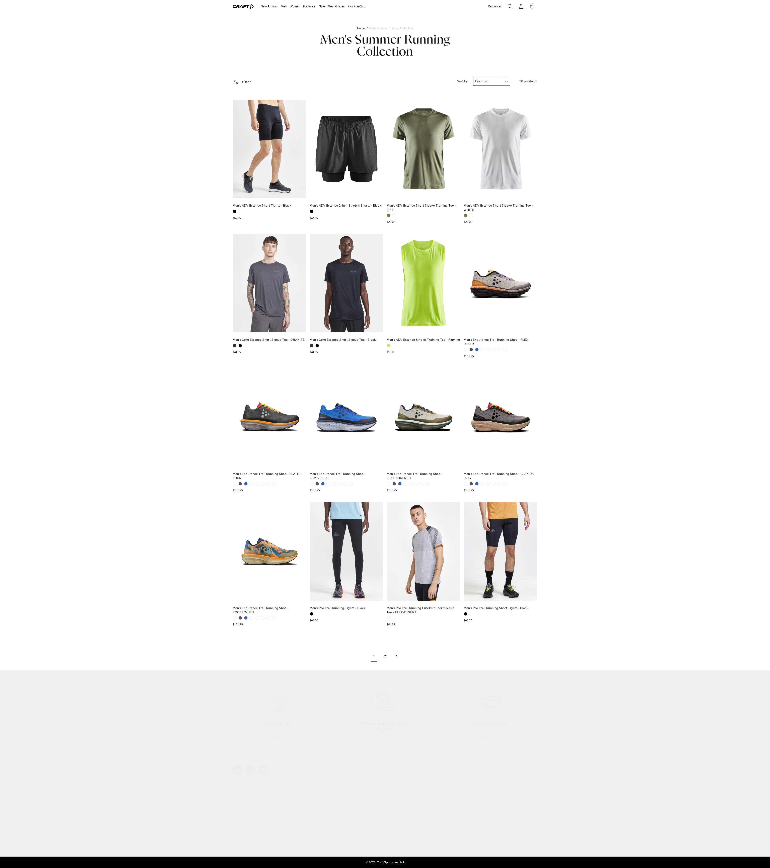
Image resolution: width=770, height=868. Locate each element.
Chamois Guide (346, 799)
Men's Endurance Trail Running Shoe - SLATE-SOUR (267, 476)
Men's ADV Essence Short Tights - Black (262, 205)
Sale (322, 6)
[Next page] (396, 656)
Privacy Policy (345, 812)
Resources (495, 6)
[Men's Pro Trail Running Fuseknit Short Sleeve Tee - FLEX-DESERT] (389, 618)
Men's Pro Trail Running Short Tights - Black (496, 608)
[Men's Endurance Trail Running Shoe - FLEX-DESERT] (466, 350)
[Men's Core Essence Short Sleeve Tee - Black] (240, 346)
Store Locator (345, 787)
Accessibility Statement (248, 838)
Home (361, 28)
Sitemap (238, 832)
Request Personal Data (351, 832)
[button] (269, 6)
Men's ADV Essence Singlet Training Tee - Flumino (423, 340)
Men (284, 6)
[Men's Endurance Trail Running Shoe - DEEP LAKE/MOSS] (499, 350)
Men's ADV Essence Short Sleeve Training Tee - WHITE (498, 208)
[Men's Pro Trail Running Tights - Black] (312, 614)
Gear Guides (336, 6)
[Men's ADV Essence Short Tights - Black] (235, 211)
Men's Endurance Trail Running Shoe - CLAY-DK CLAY (499, 476)
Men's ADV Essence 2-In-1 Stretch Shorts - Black (345, 205)
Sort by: (463, 81)
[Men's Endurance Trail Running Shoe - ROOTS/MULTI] (494, 350)
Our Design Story (244, 793)
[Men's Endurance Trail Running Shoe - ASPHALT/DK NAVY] (505, 350)
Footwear (309, 6)
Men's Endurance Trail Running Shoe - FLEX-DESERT (497, 342)
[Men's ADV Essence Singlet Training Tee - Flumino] (389, 346)
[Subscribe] (530, 812)
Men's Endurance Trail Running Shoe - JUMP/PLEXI (338, 476)
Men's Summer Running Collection (391, 28)
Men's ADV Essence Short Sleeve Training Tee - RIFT (421, 208)
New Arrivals (269, 6)
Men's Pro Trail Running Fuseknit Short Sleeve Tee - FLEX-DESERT (420, 610)
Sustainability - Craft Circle (250, 806)
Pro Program (241, 819)
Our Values (240, 787)
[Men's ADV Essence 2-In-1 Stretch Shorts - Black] (312, 211)
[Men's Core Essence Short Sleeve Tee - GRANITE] (235, 346)
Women (295, 6)
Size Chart (343, 806)
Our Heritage (241, 799)
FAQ (339, 825)
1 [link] (373, 656)
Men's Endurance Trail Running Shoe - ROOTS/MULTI (261, 610)
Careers (238, 825)
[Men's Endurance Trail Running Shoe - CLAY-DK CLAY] (488, 350)
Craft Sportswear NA (390, 862)
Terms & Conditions (348, 819)
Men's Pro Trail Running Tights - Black (338, 608)
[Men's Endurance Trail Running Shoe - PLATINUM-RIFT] (482, 350)
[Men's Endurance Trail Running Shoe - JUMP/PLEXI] (477, 350)
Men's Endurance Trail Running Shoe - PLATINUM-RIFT (415, 476)
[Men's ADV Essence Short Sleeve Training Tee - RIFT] (389, 215)
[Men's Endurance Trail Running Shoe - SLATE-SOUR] (471, 350)
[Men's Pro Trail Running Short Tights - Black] (466, 614)
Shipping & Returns (348, 793)
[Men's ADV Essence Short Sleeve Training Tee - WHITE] (394, 215)
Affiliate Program (244, 812)
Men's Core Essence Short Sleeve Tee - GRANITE (269, 340)
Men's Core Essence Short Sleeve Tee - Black (343, 340)
